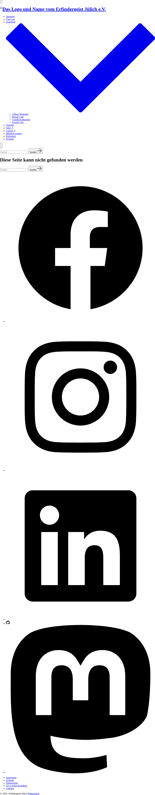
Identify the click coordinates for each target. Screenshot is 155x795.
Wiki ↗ (9, 128)
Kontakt (10, 139)
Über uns (10, 19)
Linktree (10, 788)
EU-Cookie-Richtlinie (16, 785)
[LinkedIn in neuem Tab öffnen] (80, 619)
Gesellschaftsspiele (21, 119)
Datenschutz (12, 783)
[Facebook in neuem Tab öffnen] (80, 321)
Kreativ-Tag (18, 122)
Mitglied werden (14, 133)
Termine (10, 125)
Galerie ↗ (11, 131)
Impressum (11, 777)
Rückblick (11, 136)
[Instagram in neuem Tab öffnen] (80, 470)
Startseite (10, 16)
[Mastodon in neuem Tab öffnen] (80, 772)
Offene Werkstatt (20, 114)
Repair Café (18, 117)
